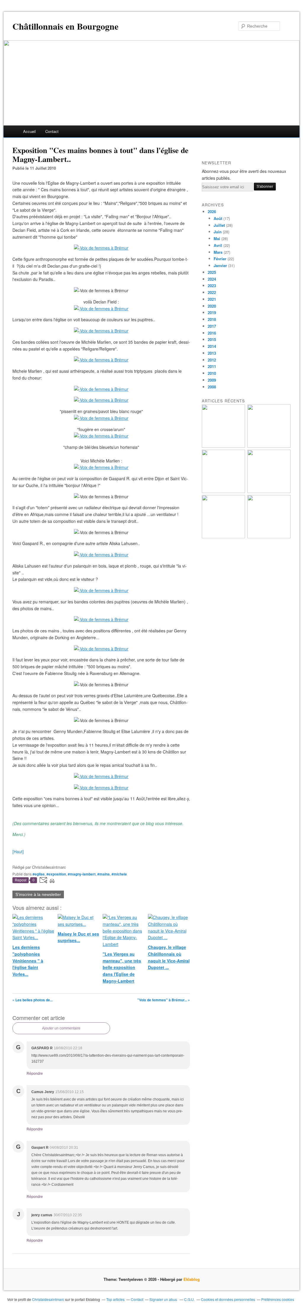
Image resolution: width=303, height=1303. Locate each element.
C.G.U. (189, 1299)
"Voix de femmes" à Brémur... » (163, 999)
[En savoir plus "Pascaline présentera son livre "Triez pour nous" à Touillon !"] (223, 536)
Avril (218, 245)
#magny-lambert (82, 874)
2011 (212, 366)
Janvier (220, 265)
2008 (212, 387)
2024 (212, 279)
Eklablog (191, 1279)
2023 (212, 285)
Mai (217, 238)
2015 (212, 339)
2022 (212, 292)
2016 (212, 333)
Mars (218, 252)
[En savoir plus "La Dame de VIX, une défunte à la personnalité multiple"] (269, 491)
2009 (212, 380)
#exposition (56, 874)
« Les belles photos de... (32, 999)
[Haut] (18, 851)
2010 (212, 373)
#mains (103, 874)
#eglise (39, 874)
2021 (212, 299)
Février (220, 258)
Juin (218, 231)
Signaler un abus (163, 1299)
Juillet (219, 225)
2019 (212, 312)
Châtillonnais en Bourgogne (65, 26)
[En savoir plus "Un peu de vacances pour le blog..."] (223, 446)
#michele (119, 874)
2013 (212, 353)
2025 (212, 272)
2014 (212, 346)
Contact (52, 131)
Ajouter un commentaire (61, 1028)
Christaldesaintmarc (48, 1299)
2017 (212, 326)
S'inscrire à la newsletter (38, 894)
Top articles (115, 1299)
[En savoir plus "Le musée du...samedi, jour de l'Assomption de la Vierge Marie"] (269, 536)
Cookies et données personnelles (228, 1299)
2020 (212, 306)
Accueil (29, 131)
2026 (212, 211)
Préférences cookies (277, 1299)
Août (218, 218)
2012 (212, 360)
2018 (212, 319)
